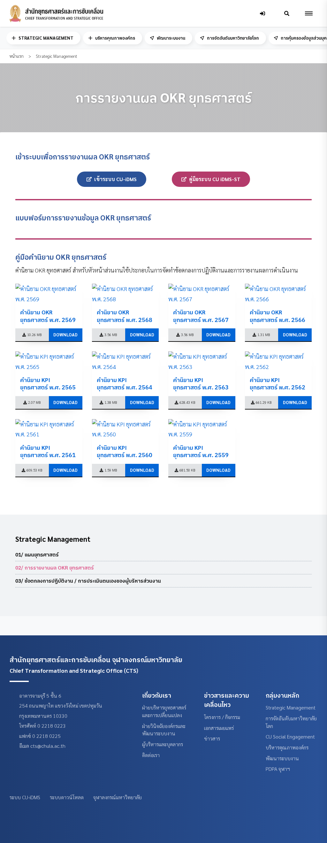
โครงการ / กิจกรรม (222, 717)
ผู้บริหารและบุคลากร (162, 744)
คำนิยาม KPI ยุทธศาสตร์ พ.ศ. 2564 (124, 383)
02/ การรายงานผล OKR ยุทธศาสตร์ (54, 567)
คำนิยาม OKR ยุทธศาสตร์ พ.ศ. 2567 (201, 316)
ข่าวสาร (212, 738)
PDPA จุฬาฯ (278, 768)
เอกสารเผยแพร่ (219, 727)
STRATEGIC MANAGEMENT (46, 38)
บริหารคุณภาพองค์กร (115, 38)
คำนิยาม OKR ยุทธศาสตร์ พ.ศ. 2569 (48, 316)
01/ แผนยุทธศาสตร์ (37, 554)
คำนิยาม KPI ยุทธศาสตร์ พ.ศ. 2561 (48, 451)
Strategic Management (291, 707)
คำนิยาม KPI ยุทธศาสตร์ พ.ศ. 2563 (201, 383)
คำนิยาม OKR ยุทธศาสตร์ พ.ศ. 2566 (277, 316)
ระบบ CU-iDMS (25, 797)
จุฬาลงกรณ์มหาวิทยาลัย (117, 797)
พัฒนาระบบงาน (171, 38)
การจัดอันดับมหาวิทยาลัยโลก (233, 38)
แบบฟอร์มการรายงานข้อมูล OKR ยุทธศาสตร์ (83, 217)
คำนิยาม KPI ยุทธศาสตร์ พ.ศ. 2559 (201, 451)
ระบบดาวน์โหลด (67, 797)
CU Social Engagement (290, 736)
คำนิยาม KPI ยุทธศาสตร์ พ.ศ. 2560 (124, 451)
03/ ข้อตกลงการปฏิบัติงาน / (88, 581)
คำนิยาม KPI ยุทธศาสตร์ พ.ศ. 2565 (48, 383)
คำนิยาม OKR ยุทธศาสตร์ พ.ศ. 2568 (124, 316)
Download (65, 334)
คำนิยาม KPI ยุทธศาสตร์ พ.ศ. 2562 (277, 383)
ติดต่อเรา (151, 755)
